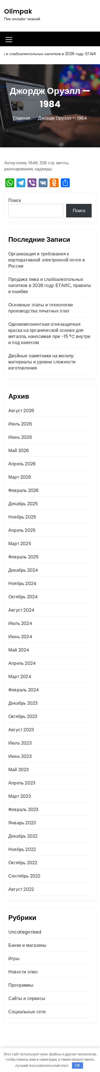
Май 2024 (18, 650)
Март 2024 (19, 676)
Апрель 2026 (22, 464)
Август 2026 (21, 410)
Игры (13, 958)
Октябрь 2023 (22, 716)
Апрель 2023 (21, 783)
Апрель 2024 (22, 663)
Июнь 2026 (20, 437)
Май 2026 (18, 450)
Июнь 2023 (20, 756)
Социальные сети (27, 1012)
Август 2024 (21, 610)
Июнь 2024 (20, 637)
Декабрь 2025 (23, 504)
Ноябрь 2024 (22, 583)
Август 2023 (21, 730)
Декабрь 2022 (23, 836)
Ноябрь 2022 (22, 849)
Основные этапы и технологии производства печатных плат (40, 308)
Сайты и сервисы (26, 998)
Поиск (14, 200)
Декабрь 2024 (23, 570)
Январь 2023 (22, 823)
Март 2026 (19, 477)
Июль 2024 (20, 623)
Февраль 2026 (23, 490)
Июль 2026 (20, 424)
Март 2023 (19, 796)
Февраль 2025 (23, 557)
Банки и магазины (27, 945)
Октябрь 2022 (22, 863)
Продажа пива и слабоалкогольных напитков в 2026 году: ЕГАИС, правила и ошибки (49, 285)
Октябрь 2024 (23, 597)
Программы (20, 985)
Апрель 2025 (22, 530)
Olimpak (18, 11)
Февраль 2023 (23, 809)
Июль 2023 (20, 743)
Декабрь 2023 (23, 703)
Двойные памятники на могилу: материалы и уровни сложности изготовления (42, 362)
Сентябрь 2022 (24, 876)
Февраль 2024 (23, 690)
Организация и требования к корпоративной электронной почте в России (46, 260)
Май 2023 (18, 769)
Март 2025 (19, 543)
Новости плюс (23, 972)
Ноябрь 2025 (22, 517)
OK (77, 1065)
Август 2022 (21, 889)
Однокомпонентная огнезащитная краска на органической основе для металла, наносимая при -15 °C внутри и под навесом (49, 333)
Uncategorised (24, 932)
